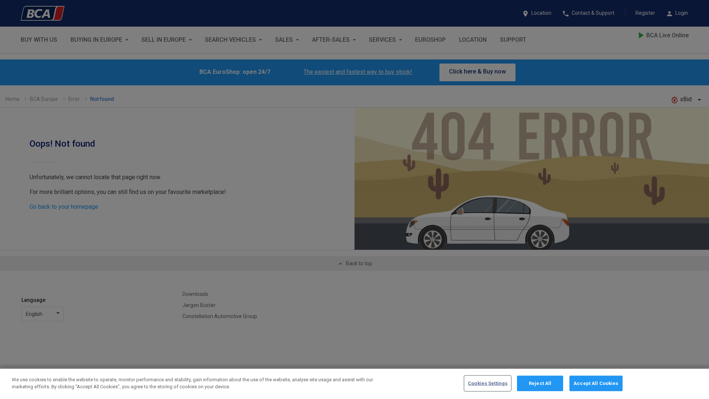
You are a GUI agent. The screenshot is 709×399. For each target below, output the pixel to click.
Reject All (540, 383)
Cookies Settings (487, 383)
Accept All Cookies (595, 383)
